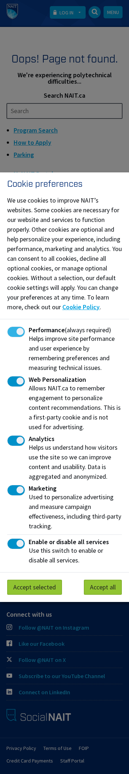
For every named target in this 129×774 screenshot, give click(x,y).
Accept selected (34, 587)
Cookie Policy (81, 307)
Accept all (103, 587)
